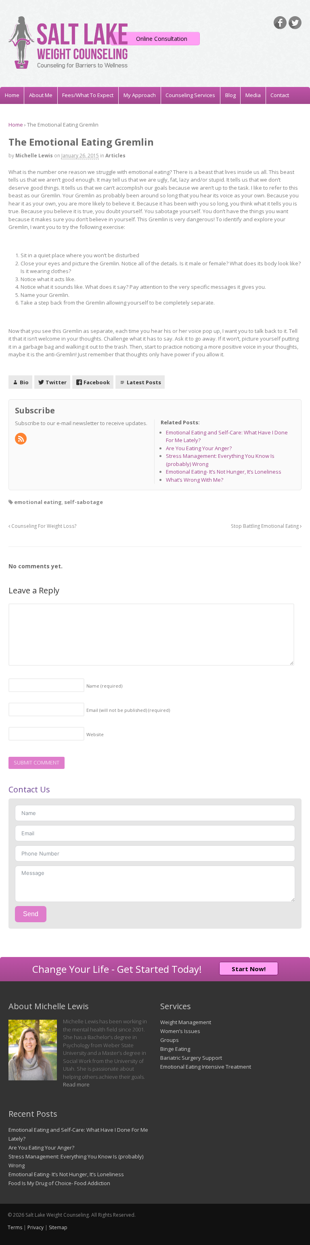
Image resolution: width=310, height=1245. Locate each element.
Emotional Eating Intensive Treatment (205, 1066)
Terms (15, 1227)
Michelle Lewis (34, 155)
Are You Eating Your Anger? (41, 1147)
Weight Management (185, 1022)
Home (12, 95)
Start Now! (249, 969)
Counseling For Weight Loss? (43, 526)
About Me (40, 95)
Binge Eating (175, 1048)
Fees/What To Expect (87, 95)
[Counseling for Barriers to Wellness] (68, 64)
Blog (230, 95)
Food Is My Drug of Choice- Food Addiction (59, 1183)
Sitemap (58, 1227)
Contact (279, 95)
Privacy (35, 1227)
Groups (169, 1040)
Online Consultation (161, 38)
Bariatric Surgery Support (191, 1057)
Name (104, 686)
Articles (115, 155)
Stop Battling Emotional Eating (265, 526)
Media (253, 95)
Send (30, 913)
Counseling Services (190, 95)
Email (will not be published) (128, 710)
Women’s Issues (180, 1031)
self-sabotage (83, 502)
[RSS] (21, 439)
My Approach (140, 95)
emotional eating (38, 502)
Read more (76, 1084)
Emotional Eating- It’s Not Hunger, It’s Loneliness (66, 1174)
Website (95, 734)
